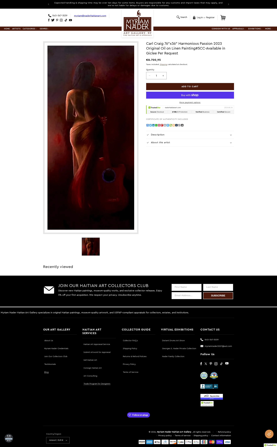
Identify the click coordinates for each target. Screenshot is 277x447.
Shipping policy (201, 435)
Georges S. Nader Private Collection (179, 349)
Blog (46, 372)
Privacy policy (165, 435)
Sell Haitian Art (90, 360)
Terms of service (183, 435)
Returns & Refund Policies (135, 356)
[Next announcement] (228, 4)
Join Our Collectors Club (55, 356)
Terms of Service (130, 372)
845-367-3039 (60, 16)
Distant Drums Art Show (173, 341)
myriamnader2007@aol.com (218, 346)
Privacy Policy (129, 364)
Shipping (163, 64)
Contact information (221, 435)
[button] (182, 17)
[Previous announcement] (48, 4)
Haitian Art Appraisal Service (97, 344)
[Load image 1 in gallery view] (91, 246)
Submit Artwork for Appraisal (97, 352)
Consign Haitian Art (93, 368)
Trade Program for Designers (97, 384)
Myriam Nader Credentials (56, 349)
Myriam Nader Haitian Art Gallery (174, 432)
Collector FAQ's (130, 341)
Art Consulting (90, 376)
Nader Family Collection (173, 356)
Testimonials (50, 364)
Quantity (150, 70)
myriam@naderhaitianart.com (90, 15)
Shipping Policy (130, 349)
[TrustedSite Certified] (207, 403)
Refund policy (224, 432)
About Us (48, 341)
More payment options (190, 102)
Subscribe (218, 295)
